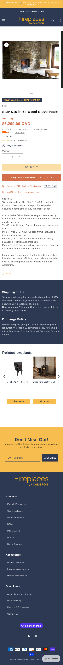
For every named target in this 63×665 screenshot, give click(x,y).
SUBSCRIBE (50, 457)
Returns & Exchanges (18, 607)
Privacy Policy (14, 600)
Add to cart (19, 401)
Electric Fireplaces (16, 504)
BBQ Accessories (15, 562)
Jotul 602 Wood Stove (17, 382)
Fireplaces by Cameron (26, 659)
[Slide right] (38, 93)
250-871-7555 (50, 186)
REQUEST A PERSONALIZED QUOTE (31, 177)
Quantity (6, 151)
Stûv (4, 106)
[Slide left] (25, 93)
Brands (11, 537)
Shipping (5, 140)
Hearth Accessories (17, 575)
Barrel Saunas (14, 544)
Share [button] (9, 273)
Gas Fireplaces (15, 511)
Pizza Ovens (13, 531)
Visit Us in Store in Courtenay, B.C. (23, 192)
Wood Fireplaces (15, 517)
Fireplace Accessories (18, 569)
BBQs (10, 524)
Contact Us (12, 614)
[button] (3, 20)
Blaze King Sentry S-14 (44, 382)
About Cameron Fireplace (20, 594)
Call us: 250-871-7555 (32, 11)
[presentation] (4, 376)
